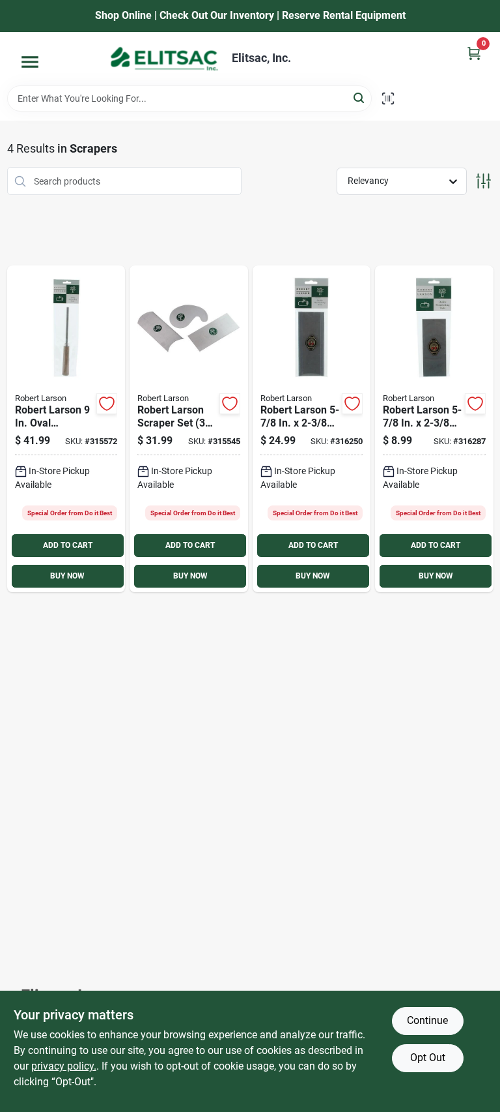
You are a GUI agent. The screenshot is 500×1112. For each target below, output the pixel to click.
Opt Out (427, 1057)
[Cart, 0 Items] (473, 53)
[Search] (359, 97)
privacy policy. (63, 1066)
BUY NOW (67, 575)
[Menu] (29, 61)
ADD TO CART (67, 545)
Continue (427, 1020)
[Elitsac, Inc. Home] (164, 58)
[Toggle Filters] (483, 180)
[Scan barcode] (388, 98)
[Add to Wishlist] (106, 403)
